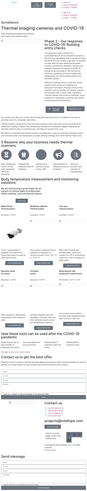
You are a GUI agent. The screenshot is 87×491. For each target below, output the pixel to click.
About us (67, 2)
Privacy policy (50, 450)
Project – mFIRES (70, 7)
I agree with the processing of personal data (21, 485)
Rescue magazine (70, 5)
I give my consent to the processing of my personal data (26, 394)
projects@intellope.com (64, 421)
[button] (72, 10)
